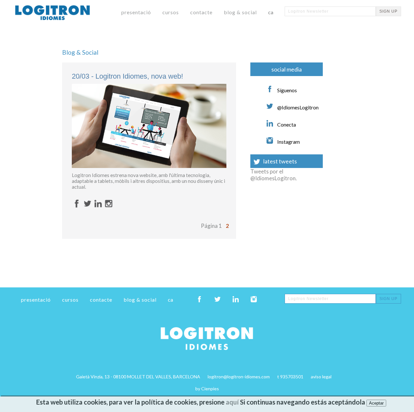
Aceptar (376, 403)
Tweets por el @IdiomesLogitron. (273, 175)
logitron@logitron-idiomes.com (239, 376)
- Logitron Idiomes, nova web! (127, 76)
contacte (201, 12)
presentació (136, 12)
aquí (232, 402)
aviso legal (321, 376)
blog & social (240, 12)
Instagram (288, 142)
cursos (170, 12)
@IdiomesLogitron (297, 107)
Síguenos (286, 90)
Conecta (286, 124)
